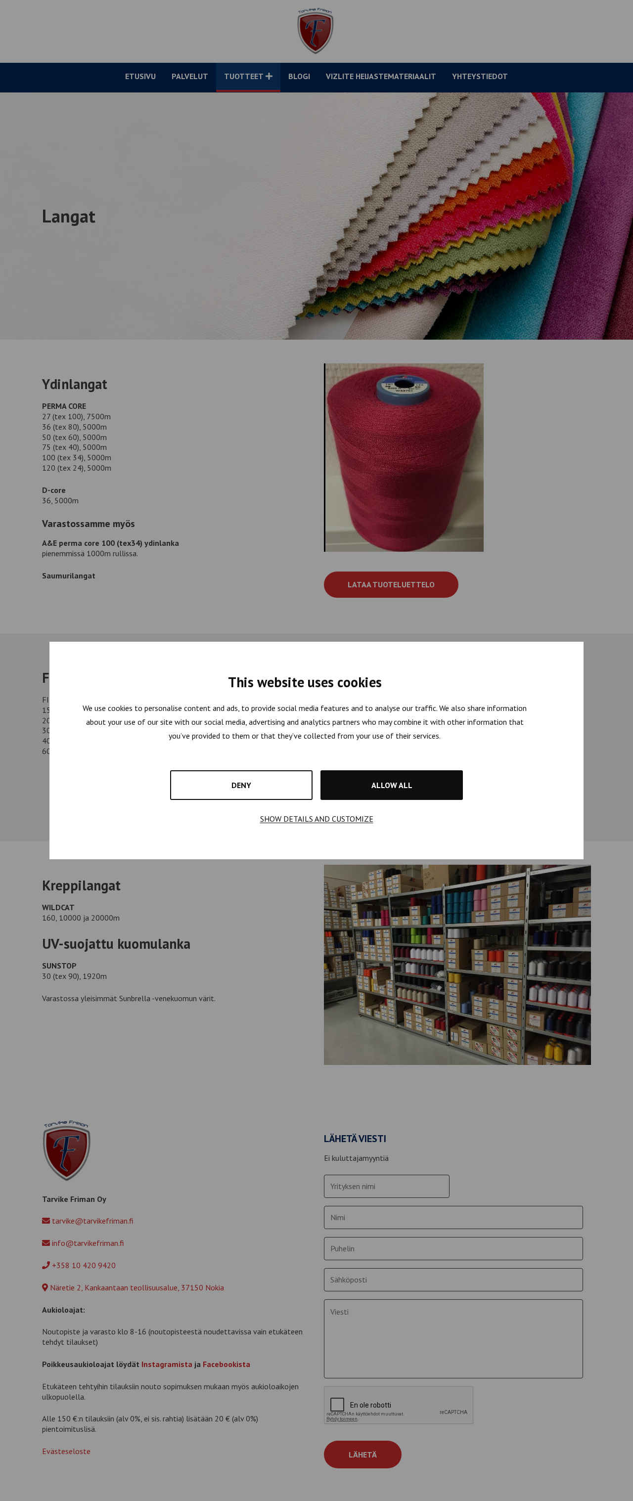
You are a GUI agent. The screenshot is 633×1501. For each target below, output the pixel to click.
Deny (241, 785)
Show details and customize (316, 819)
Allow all (391, 785)
